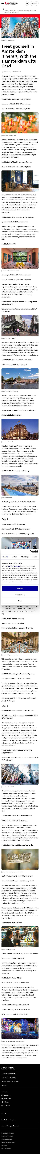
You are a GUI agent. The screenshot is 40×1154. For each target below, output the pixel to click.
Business (4, 1085)
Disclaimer (4, 1145)
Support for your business (10, 1126)
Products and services (8, 1120)
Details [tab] (14, 556)
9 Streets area (6, 793)
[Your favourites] (32, 3)
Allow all (20, 588)
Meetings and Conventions (10, 1081)
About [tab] (35, 556)
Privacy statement (6, 1139)
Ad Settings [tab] (25, 556)
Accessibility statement (8, 1142)
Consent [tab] (5, 556)
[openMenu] (2, 3)
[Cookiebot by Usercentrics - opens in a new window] (30, 551)
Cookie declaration (7, 1136)
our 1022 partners (14, 566)
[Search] (36, 3)
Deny (20, 601)
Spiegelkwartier (7, 342)
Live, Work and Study (8, 1077)
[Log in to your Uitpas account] (27, 3)
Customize (19, 595)
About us (4, 1114)
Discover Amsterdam (8, 1074)
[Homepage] (3, 9)
